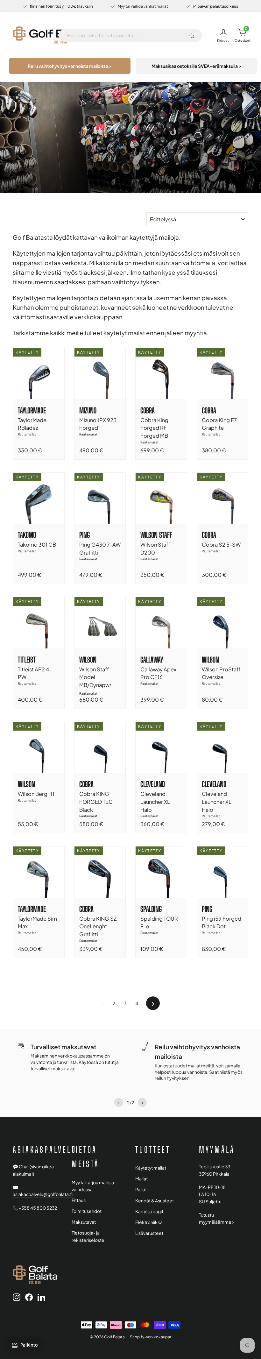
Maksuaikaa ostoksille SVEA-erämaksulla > (196, 66)
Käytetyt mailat (150, 1168)
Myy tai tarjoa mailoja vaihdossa (93, 1186)
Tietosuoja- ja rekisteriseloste (88, 1236)
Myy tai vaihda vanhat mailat (143, 6)
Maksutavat (84, 1222)
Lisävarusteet (149, 1233)
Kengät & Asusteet (154, 1200)
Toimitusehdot (87, 1211)
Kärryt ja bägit (149, 1211)
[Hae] (192, 35)
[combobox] (125, 35)
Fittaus (79, 1200)
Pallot (141, 1189)
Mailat (141, 1178)
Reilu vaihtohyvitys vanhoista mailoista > (70, 66)
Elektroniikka (149, 1222)
